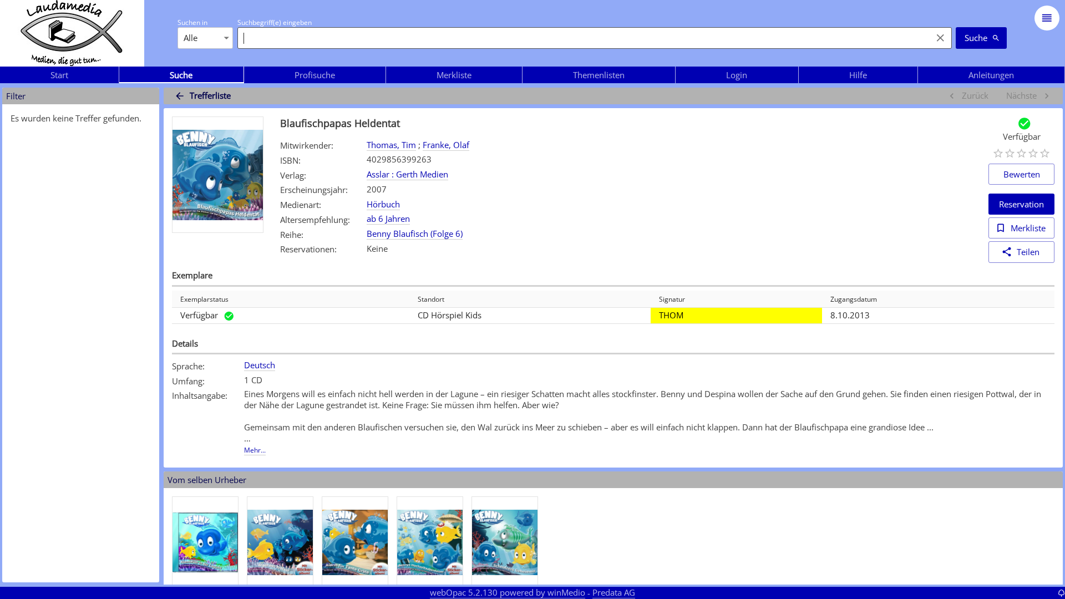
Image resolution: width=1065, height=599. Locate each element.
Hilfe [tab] (858, 74)
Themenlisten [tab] (599, 74)
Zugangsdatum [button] (853, 299)
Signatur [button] (672, 299)
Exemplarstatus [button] (204, 299)
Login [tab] (736, 74)
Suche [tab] (181, 74)
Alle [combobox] (190, 37)
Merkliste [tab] (454, 74)
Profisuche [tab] (315, 74)
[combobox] (582, 38)
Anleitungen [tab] (991, 74)
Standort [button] (431, 299)
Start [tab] (59, 74)
